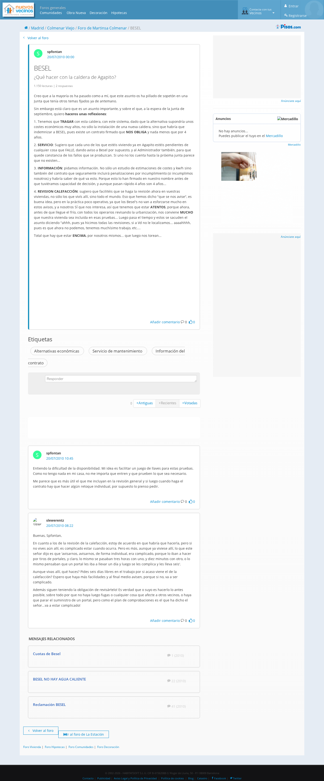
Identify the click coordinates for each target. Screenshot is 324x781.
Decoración (98, 12)
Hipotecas (119, 12)
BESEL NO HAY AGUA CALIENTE (59, 679)
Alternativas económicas (57, 351)
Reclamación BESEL (49, 704)
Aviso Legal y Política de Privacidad (135, 778)
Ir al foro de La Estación (85, 734)
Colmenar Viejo (60, 28)
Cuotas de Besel (46, 653)
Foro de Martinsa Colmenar (102, 28)
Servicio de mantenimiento (118, 351)
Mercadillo (274, 135)
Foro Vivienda (32, 747)
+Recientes (167, 402)
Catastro (202, 778)
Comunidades (51, 12)
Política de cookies (172, 778)
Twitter (237, 778)
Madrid (37, 28)
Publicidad (103, 778)
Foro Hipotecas (55, 747)
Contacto (88, 778)
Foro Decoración (108, 747)
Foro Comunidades (81, 747)
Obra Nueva (76, 12)
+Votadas (189, 402)
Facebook (220, 778)
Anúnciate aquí (291, 101)
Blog (191, 778)
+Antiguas (144, 402)
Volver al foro (37, 38)
